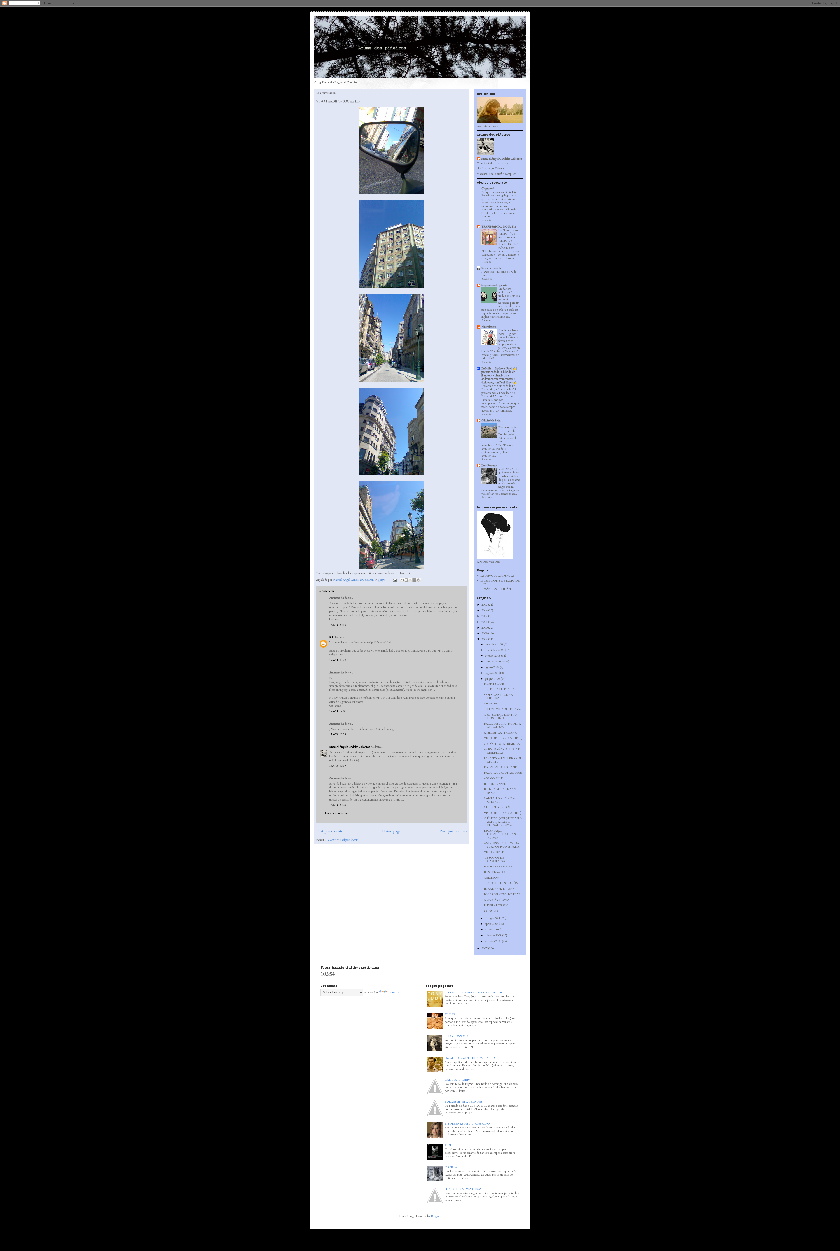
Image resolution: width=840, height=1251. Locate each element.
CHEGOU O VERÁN (498, 807)
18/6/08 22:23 (337, 805)
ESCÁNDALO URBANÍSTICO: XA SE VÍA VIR (501, 834)
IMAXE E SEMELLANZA (500, 889)
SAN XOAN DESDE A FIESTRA (498, 696)
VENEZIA (490, 704)
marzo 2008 (492, 930)
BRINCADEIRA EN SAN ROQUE (500, 791)
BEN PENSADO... (495, 872)
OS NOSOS (452, 1167)
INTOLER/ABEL (495, 784)
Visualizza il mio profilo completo (496, 174)
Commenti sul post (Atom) (343, 840)
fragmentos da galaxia (494, 285)
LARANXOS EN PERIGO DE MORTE (503, 760)
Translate (393, 993)
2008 (484, 639)
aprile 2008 (492, 924)
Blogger (436, 1216)
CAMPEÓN (491, 878)
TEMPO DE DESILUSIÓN (501, 883)
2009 (484, 633)
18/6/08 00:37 (337, 766)
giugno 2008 (493, 679)
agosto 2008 (492, 667)
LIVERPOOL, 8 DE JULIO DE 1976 (500, 582)
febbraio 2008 (493, 935)
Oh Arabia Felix (490, 420)
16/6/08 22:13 (337, 625)
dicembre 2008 (494, 644)
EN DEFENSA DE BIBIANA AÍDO (467, 1124)
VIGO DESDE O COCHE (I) (502, 813)
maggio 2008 (493, 918)
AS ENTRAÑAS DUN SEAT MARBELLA (502, 751)
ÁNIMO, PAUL (494, 778)
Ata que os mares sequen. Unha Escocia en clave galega (500, 193)
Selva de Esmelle (491, 268)
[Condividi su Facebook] (414, 580)
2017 (484, 605)
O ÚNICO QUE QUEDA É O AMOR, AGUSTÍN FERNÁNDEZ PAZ (503, 821)
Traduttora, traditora (505, 290)
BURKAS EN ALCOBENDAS (464, 1102)
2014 (484, 610)
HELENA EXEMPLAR (498, 867)
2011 (484, 622)
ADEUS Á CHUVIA (496, 900)
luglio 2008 (492, 673)
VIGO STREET (494, 852)
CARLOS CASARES (457, 1080)
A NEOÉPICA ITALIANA (500, 733)
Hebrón (503, 424)
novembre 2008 (495, 650)
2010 (484, 628)
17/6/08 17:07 (337, 711)
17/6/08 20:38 (337, 734)
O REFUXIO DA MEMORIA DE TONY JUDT (475, 993)
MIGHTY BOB (494, 684)
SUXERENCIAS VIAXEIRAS (463, 1189)
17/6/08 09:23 (337, 660)
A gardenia (488, 271)
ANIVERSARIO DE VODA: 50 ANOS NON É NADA (502, 845)
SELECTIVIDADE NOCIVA (502, 709)
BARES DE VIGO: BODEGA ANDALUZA (502, 725)
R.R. (331, 637)
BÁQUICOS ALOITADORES (503, 773)
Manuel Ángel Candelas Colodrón (349, 747)
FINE (448, 1146)
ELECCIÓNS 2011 (457, 1036)
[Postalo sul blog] (406, 580)
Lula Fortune (489, 466)
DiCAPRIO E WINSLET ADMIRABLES (470, 1058)
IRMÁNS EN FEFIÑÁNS (496, 589)
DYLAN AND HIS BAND (500, 767)
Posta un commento (336, 813)
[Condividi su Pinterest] (418, 580)
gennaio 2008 (493, 941)
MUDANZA (506, 469)
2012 (484, 616)
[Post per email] (394, 580)
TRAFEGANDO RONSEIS (498, 227)
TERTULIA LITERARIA (499, 689)
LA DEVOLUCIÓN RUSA (497, 576)
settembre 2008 (494, 662)
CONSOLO (492, 911)
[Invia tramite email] (402, 580)
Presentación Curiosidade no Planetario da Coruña (498, 387)
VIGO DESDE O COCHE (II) (503, 738)
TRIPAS (450, 1014)
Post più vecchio (453, 831)
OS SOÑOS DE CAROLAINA (494, 859)
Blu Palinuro (488, 327)
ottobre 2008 (493, 656)
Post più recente (329, 831)
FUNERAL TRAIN (496, 906)
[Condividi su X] (410, 580)
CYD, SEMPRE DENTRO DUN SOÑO (500, 716)
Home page (391, 831)
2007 (484, 948)
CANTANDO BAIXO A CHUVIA (499, 800)
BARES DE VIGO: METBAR (502, 894)
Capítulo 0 (487, 189)
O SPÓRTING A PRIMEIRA (502, 744)
